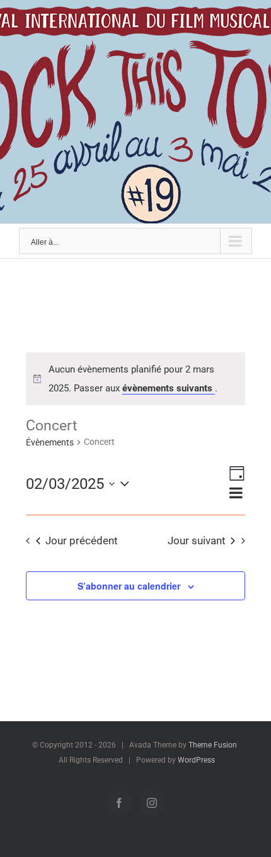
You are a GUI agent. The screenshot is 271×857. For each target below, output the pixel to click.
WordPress (196, 760)
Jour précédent (81, 541)
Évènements (50, 442)
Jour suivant (197, 541)
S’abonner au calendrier (129, 586)
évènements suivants (168, 388)
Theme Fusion (212, 745)
